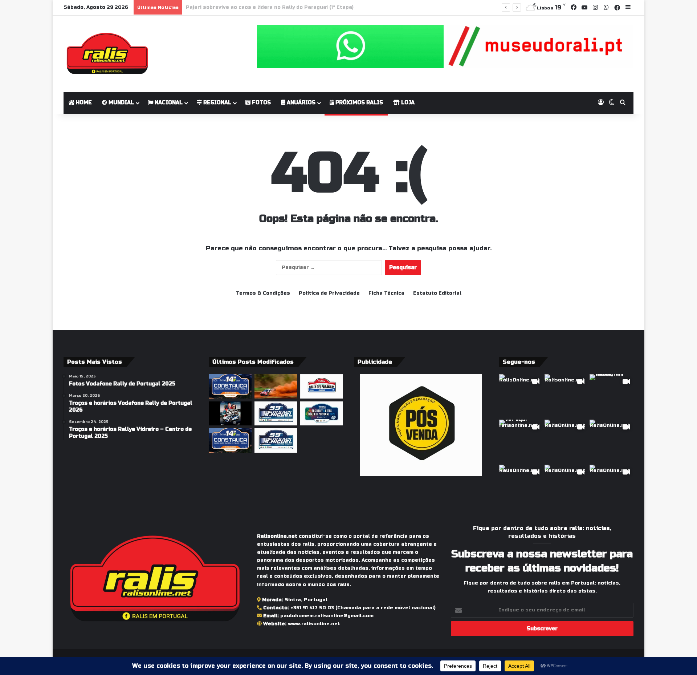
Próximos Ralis (358, 103)
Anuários (300, 103)
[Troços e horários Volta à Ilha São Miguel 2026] (275, 440)
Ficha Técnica (386, 293)
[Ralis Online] (107, 53)
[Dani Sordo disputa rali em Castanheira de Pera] (230, 413)
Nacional (168, 103)
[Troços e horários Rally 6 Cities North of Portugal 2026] (321, 413)
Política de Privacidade (329, 293)
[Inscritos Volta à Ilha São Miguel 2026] (275, 413)
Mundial (120, 103)
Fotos (260, 103)
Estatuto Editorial (437, 293)
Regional (216, 103)
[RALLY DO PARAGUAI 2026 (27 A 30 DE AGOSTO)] (321, 386)
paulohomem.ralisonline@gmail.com (327, 616)
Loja (407, 103)
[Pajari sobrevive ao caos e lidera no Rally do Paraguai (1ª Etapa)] (275, 386)
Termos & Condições (263, 293)
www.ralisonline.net (314, 624)
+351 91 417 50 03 (312, 608)
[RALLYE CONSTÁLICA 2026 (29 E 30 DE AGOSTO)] (230, 386)
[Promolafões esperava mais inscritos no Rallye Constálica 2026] (230, 440)
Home (83, 103)
